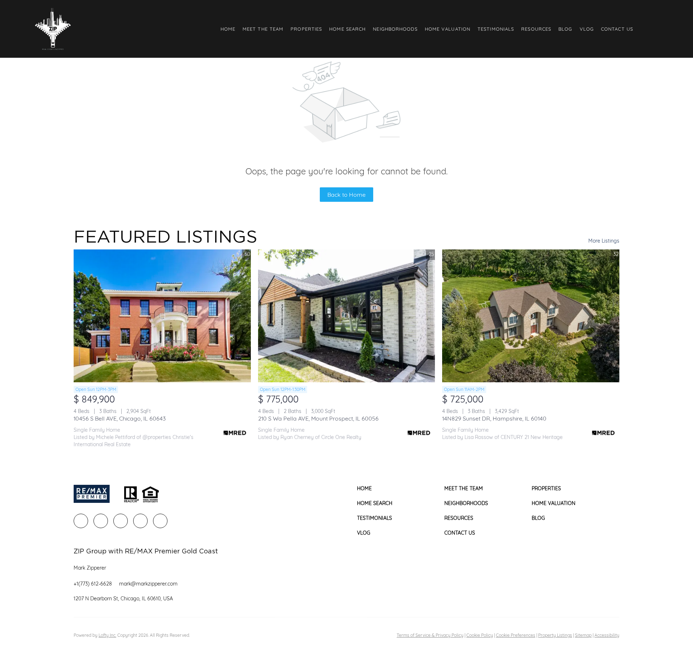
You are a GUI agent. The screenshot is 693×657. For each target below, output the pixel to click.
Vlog (587, 29)
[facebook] (81, 521)
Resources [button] (536, 29)
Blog (565, 29)
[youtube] (160, 521)
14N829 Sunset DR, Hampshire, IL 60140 (494, 418)
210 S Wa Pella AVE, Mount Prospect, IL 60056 (318, 418)
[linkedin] (100, 521)
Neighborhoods (395, 29)
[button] (53, 29)
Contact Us (617, 29)
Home (228, 29)
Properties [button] (306, 29)
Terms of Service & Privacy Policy (430, 635)
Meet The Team (263, 29)
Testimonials (496, 29)
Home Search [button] (347, 29)
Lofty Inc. (107, 635)
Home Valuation (447, 29)
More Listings (603, 241)
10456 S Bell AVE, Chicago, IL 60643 (120, 418)
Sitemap (583, 635)
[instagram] (140, 521)
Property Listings (555, 635)
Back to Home (346, 194)
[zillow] (120, 521)
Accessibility (606, 635)
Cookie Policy (479, 635)
